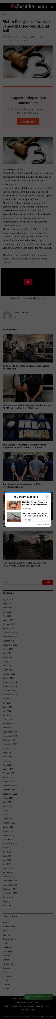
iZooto (47, 524)
